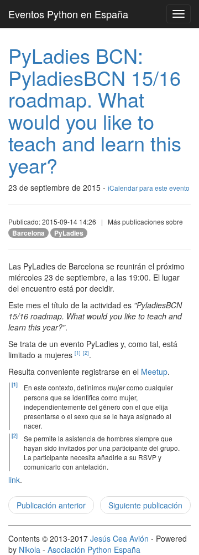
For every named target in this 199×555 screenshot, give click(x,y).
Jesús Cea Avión (119, 538)
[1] (78, 353)
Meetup (154, 371)
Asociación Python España (94, 549)
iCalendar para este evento (149, 187)
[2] (86, 353)
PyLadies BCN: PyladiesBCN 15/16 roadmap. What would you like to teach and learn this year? (94, 110)
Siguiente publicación (145, 505)
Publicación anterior (51, 505)
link (14, 479)
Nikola (29, 549)
